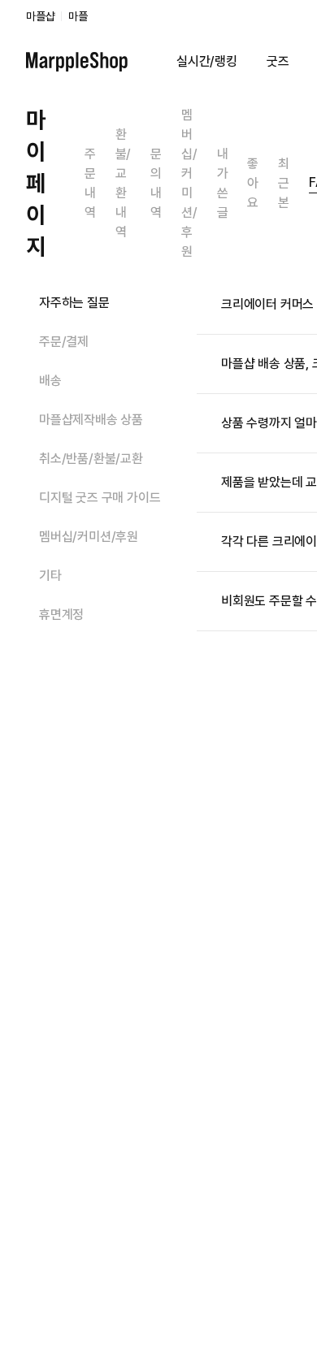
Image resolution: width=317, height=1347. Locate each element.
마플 (78, 16)
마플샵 (40, 16)
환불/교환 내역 (123, 183)
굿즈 (278, 61)
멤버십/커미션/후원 (189, 183)
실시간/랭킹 (206, 61)
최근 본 (283, 183)
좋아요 (252, 183)
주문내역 (90, 183)
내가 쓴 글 (222, 183)
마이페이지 (36, 183)
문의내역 (156, 183)
